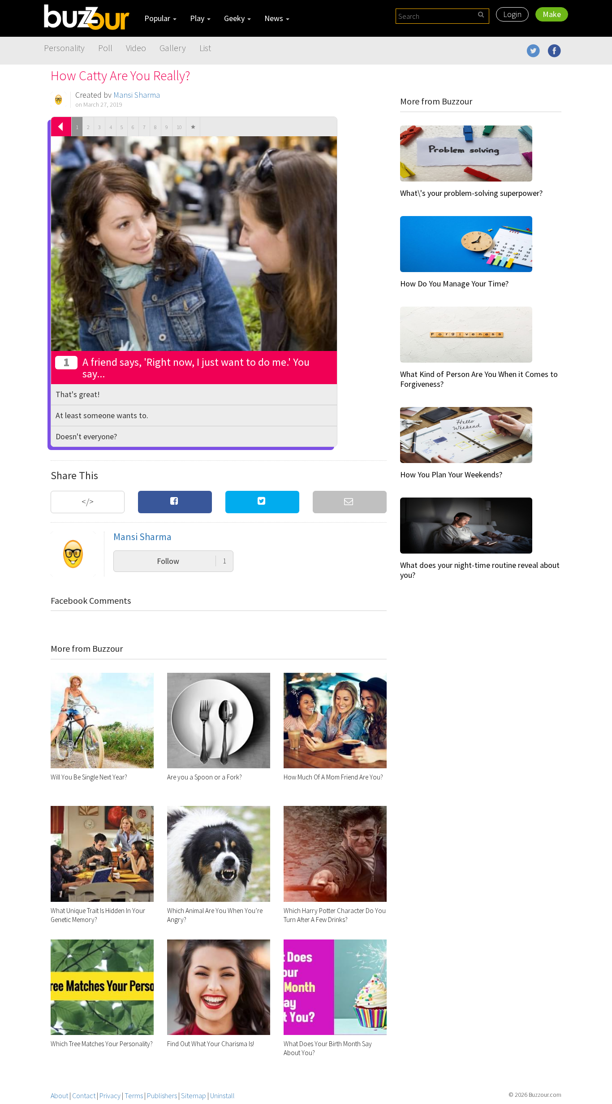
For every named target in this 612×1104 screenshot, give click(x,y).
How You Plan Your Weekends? (451, 474)
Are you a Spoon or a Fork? (204, 777)
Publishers (162, 1095)
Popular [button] (158, 18)
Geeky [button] (235, 18)
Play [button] (198, 18)
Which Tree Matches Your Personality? (102, 1043)
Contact (83, 1095)
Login (512, 14)
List (205, 47)
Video (136, 47)
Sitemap (193, 1095)
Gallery (172, 47)
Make (552, 14)
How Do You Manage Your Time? (454, 283)
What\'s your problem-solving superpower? (471, 193)
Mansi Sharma (136, 95)
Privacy (110, 1095)
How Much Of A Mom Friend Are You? (333, 777)
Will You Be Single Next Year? (89, 777)
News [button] (274, 18)
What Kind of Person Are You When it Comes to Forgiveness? (479, 379)
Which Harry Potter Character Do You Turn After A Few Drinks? (335, 915)
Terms (134, 1095)
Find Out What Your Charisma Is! (210, 1043)
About (59, 1095)
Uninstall (222, 1095)
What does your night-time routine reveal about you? (480, 570)
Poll (105, 47)
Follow (191, 561)
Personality (64, 47)
